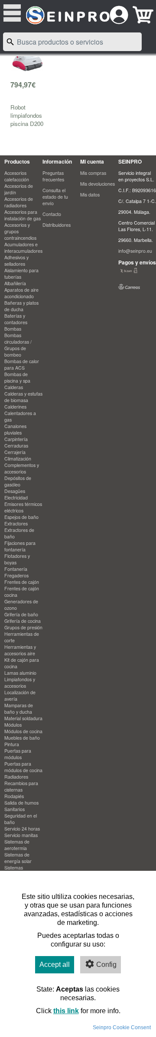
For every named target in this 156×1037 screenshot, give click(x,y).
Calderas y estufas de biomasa (23, 396)
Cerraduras (16, 445)
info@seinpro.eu (135, 251)
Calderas (13, 387)
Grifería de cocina (22, 621)
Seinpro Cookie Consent (122, 1027)
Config (106, 964)
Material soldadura (23, 718)
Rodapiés (14, 796)
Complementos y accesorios (21, 468)
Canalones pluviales (15, 429)
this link (66, 1010)
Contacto (51, 214)
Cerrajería (15, 452)
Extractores (16, 523)
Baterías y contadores (15, 318)
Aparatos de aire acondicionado (21, 293)
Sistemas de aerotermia (16, 844)
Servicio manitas (21, 835)
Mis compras (93, 173)
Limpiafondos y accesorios (19, 682)
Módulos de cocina (23, 731)
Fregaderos (16, 575)
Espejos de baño (21, 517)
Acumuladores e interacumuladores (23, 247)
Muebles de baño (22, 737)
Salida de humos (21, 802)
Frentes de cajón (21, 582)
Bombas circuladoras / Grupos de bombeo (18, 345)
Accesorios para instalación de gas (22, 215)
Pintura (11, 744)
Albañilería (15, 283)
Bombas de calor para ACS (21, 364)
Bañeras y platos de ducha (21, 306)
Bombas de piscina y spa (17, 377)
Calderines (15, 406)
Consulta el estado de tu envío (55, 196)
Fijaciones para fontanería (20, 546)
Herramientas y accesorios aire (20, 650)
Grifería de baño (21, 614)
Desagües (14, 491)
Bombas (12, 328)
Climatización (17, 458)
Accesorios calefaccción (16, 176)
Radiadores (16, 776)
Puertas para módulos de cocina (23, 766)
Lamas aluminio (20, 673)
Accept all (54, 964)
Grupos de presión (23, 627)
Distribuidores (56, 225)
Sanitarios (14, 809)
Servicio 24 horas (22, 828)
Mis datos (90, 194)
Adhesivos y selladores (16, 260)
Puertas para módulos (17, 753)
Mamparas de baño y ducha (18, 708)
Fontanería (15, 569)
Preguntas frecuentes (53, 176)
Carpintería (16, 439)
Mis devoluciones (97, 183)
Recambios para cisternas (21, 786)
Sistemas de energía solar (18, 857)
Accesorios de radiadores (18, 202)
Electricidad (16, 497)
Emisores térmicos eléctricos (23, 507)
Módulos (13, 724)
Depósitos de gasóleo (17, 481)
